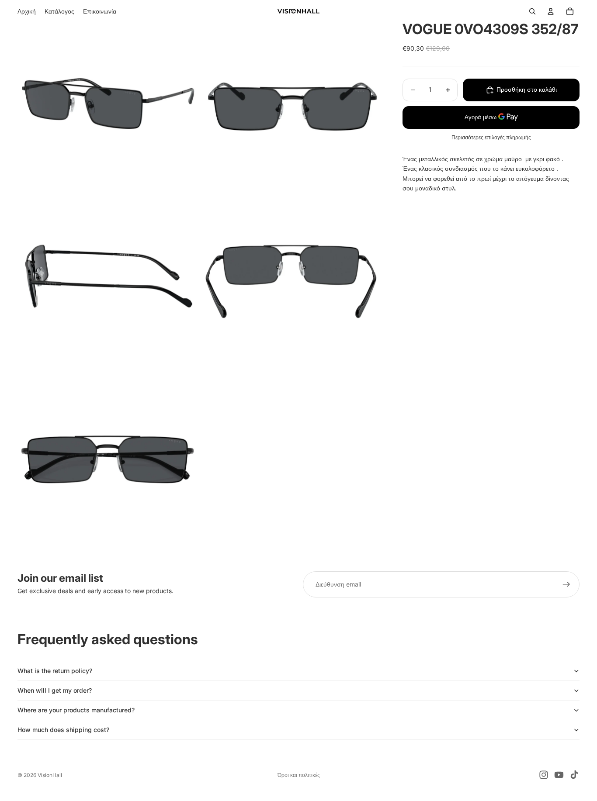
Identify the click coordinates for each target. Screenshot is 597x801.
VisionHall (50, 775)
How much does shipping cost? (63, 729)
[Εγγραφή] (566, 584)
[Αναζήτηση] (532, 11)
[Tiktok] (574, 775)
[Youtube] (559, 775)
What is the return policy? (54, 670)
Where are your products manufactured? (76, 710)
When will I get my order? (54, 690)
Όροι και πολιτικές (299, 775)
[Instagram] (543, 775)
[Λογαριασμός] (550, 11)
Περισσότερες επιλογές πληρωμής (491, 138)
